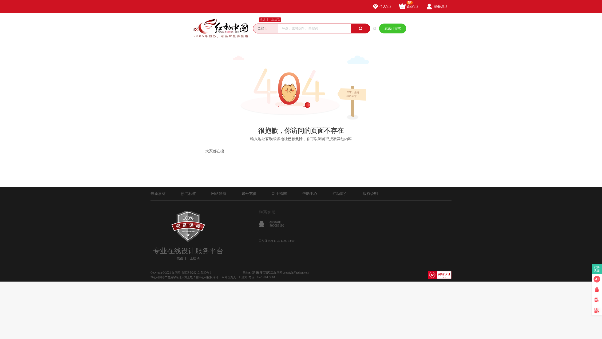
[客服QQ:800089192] (597, 289)
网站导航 (218, 194)
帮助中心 (309, 194)
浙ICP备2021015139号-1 (196, 272)
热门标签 (188, 194)
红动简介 (340, 194)
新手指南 (279, 194)
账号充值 (249, 194)
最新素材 (158, 194)
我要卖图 (597, 269)
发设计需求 (392, 28)
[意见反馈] (597, 300)
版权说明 (370, 194)
